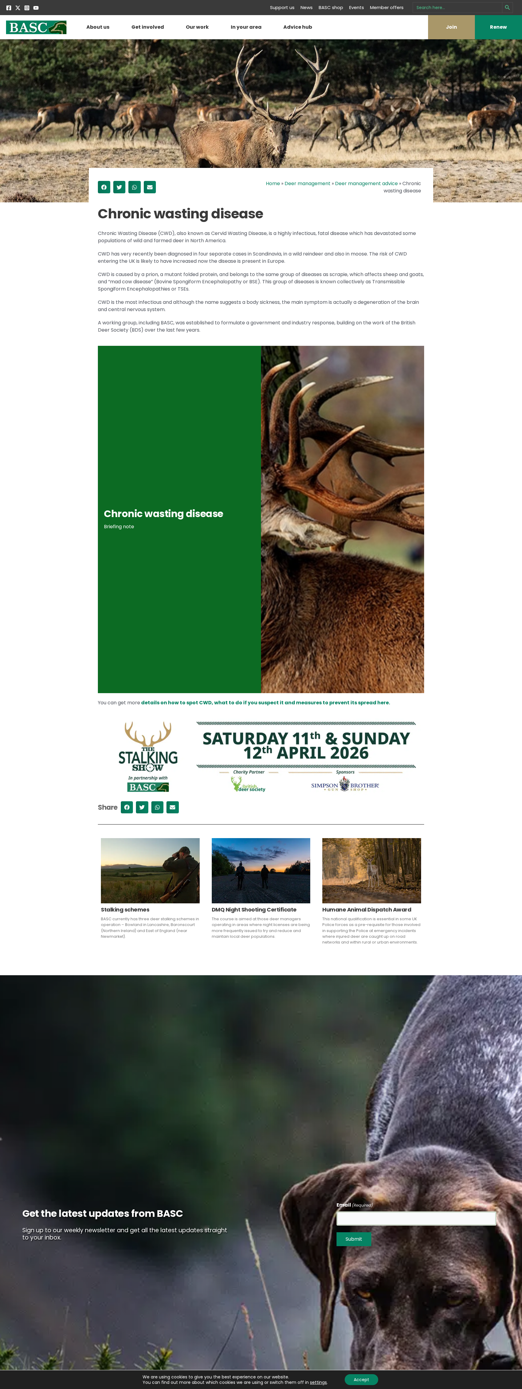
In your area (246, 27)
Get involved (147, 27)
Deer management (307, 183)
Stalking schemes (125, 909)
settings (318, 1382)
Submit (354, 1239)
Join (451, 27)
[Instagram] (27, 8)
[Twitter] (18, 8)
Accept (361, 1380)
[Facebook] (8, 8)
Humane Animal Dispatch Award (366, 909)
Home (273, 183)
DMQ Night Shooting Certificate (254, 909)
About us (97, 27)
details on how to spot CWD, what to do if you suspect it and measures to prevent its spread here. (265, 702)
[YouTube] (36, 8)
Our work (197, 27)
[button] (104, 187)
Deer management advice (366, 183)
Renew (498, 27)
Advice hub (297, 27)
